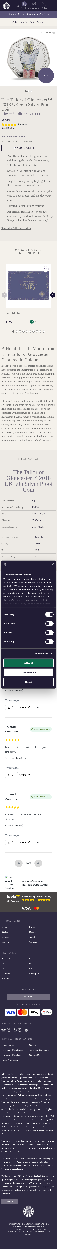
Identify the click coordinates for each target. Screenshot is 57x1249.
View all (5, 978)
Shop (4, 927)
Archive (24, 22)
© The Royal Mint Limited (21, 1224)
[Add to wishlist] (46, 269)
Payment (6, 973)
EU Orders (34, 958)
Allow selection (28, 672)
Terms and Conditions (39, 1050)
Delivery (6, 963)
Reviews (6, 968)
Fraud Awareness (10, 1060)
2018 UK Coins (36, 22)
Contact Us (34, 1055)
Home (7, 22)
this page (45, 1186)
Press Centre (8, 1045)
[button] (51, 5)
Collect (15, 22)
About (32, 937)
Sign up (28, 996)
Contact (33, 942)
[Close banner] (53, 564)
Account (6, 958)
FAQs (32, 968)
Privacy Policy (25, 603)
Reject (28, 682)
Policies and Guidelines (12, 1050)
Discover (33, 932)
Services (6, 937)
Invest (32, 927)
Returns (32, 963)
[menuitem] (17, 5)
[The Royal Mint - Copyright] (6, 5)
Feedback (10, 1201)
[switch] (49, 623)
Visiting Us (34, 973)
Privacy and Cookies (11, 1055)
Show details (41, 653)
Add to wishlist (26, 148)
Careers (5, 942)
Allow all (28, 663)
